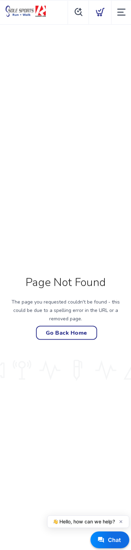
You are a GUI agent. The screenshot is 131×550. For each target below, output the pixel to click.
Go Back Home (66, 332)
